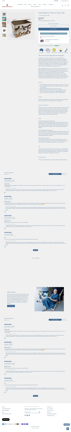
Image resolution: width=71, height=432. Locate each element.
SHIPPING (49, 412)
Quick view (10, 275)
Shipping (45, 20)
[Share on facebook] (5, 192)
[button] (41, 18)
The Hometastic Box (35, 6)
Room (35, 4)
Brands (44, 4)
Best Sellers (20, 4)
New (26, 4)
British (29, 4)
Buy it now (54, 29)
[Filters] (63, 174)
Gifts (40, 4)
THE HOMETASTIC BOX (6, 413)
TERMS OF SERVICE (51, 415)
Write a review (55, 173)
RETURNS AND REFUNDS (52, 413)
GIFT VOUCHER (50, 408)
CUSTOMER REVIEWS (6, 408)
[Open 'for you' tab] (67, 428)
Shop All (3, 0)
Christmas (51, 4)
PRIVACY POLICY (50, 410)
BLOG (3, 412)
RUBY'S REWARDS (5, 410)
